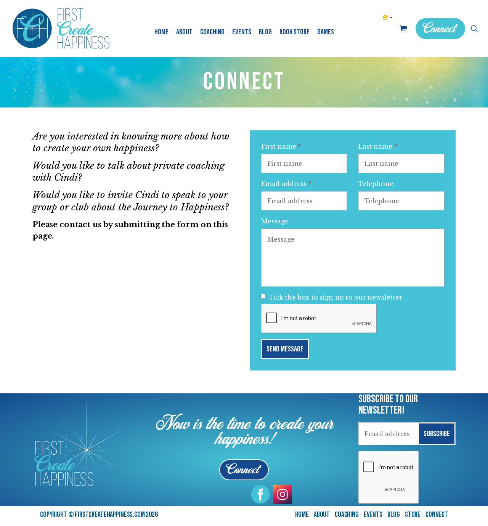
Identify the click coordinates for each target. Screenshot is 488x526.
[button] (403, 28)
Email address (286, 184)
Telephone (375, 184)
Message (275, 221)
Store (413, 514)
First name (281, 146)
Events (241, 32)
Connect (438, 29)
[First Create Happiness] (61, 29)
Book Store (294, 32)
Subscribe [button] (437, 433)
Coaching (212, 32)
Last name (377, 146)
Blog (265, 32)
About (184, 32)
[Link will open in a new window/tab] (260, 494)
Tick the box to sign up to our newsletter (335, 297)
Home (161, 32)
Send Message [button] (284, 349)
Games (325, 32)
